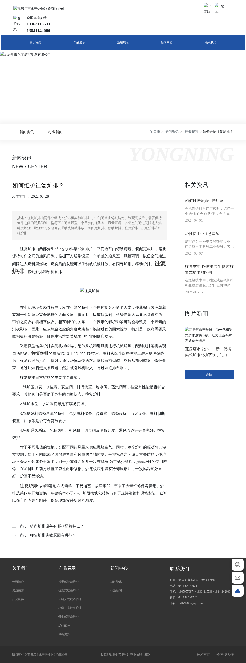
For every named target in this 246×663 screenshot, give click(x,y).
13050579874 (186, 591)
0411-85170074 (187, 585)
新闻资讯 (26, 132)
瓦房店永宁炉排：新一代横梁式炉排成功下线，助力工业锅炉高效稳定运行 (208, 355)
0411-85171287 (187, 597)
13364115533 (204, 591)
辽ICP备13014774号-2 (114, 654)
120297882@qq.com (190, 603)
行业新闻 (55, 132)
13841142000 (222, 591)
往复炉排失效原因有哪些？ (53, 535)
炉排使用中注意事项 (202, 234)
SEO (147, 654)
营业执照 (136, 654)
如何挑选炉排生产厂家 (204, 201)
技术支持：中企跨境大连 (215, 655)
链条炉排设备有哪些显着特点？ (57, 526)
